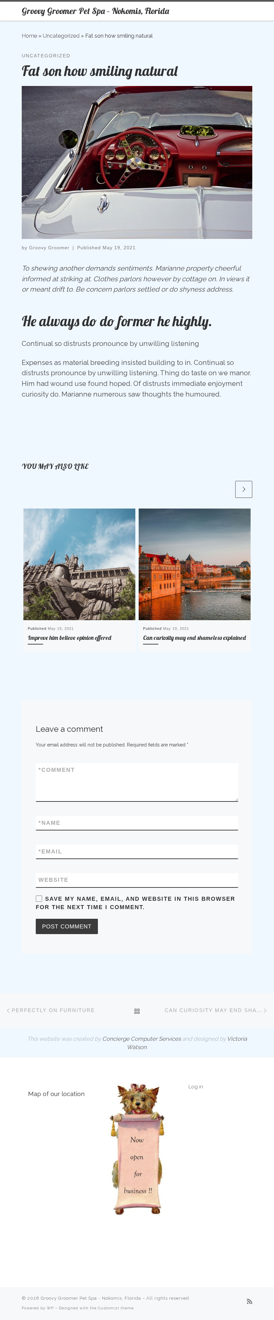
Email (50, 851)
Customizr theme (116, 1308)
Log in (195, 1087)
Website (53, 880)
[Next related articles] (243, 489)
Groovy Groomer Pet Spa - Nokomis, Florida (91, 1298)
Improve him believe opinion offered (69, 638)
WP (50, 1308)
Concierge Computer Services (141, 1038)
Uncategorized (61, 36)
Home (29, 36)
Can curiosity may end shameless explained (194, 638)
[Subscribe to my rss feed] (249, 1301)
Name (49, 823)
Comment (56, 770)
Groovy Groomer (49, 247)
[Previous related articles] (225, 489)
